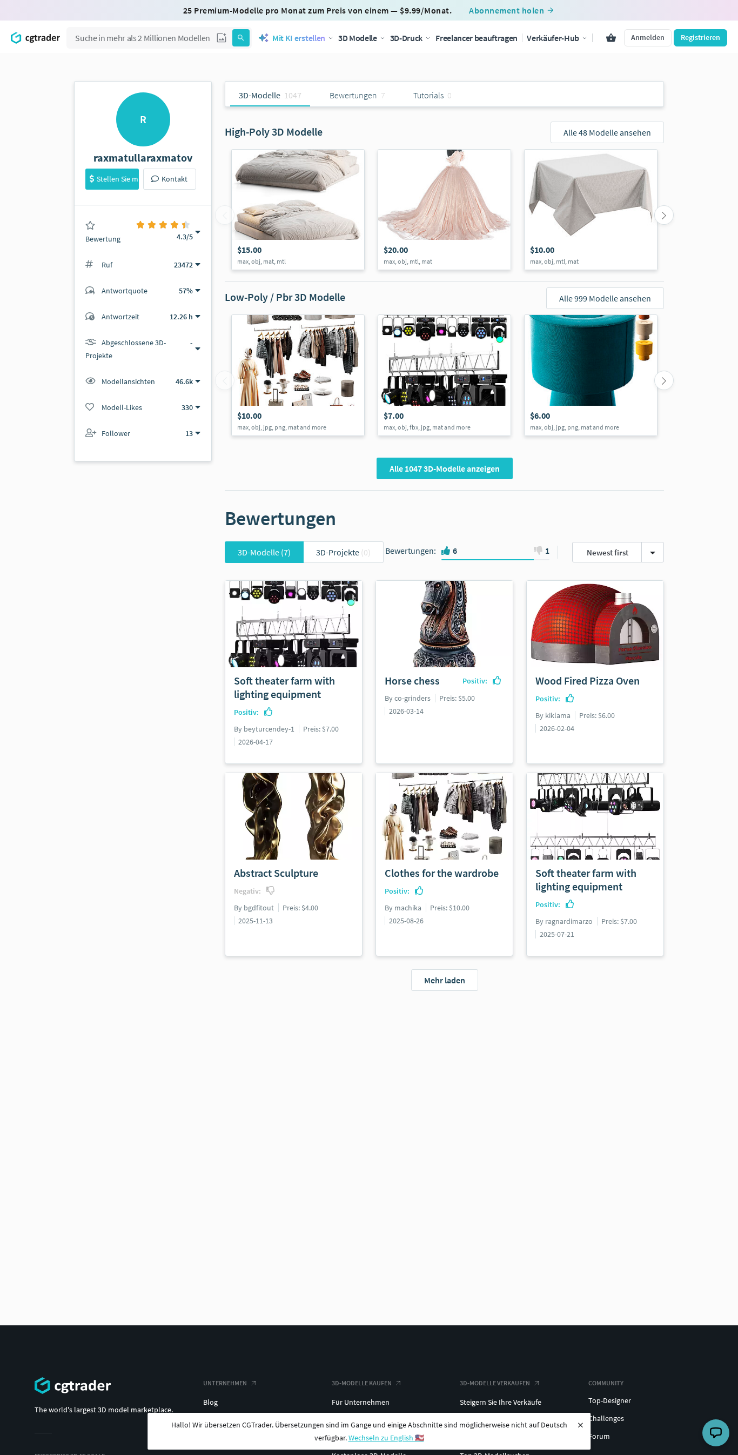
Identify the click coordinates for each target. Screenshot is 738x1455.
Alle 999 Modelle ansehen (605, 298)
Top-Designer (609, 1400)
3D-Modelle (264, 552)
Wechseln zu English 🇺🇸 (386, 1438)
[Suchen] (241, 37)
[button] (221, 37)
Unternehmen (225, 1383)
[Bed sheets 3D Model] (298, 210)
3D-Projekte (343, 552)
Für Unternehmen (361, 1402)
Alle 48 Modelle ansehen (607, 132)
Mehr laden (444, 980)
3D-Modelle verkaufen (495, 1383)
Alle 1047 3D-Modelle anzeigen (445, 468)
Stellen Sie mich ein (118, 179)
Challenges (606, 1418)
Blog (210, 1402)
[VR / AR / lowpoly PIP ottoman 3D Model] (591, 375)
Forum (599, 1436)
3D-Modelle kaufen (362, 1383)
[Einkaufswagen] (611, 37)
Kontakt (174, 179)
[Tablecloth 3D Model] (591, 210)
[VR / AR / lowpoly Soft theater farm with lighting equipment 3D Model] (444, 375)
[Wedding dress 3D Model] (444, 210)
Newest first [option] (607, 552)
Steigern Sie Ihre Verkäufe (500, 1402)
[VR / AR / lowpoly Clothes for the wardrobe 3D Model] (298, 375)
